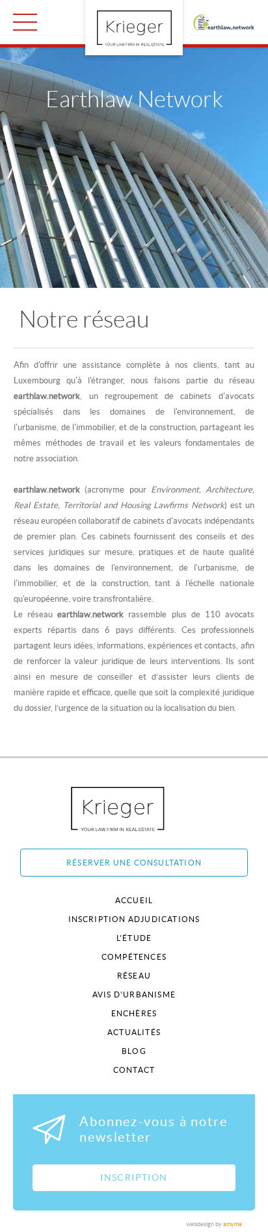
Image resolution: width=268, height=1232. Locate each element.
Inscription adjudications (134, 919)
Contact (134, 1070)
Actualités (134, 1032)
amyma (232, 1224)
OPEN (25, 22)
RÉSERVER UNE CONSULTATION (134, 862)
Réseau (134, 975)
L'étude (134, 938)
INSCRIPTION (133, 1177)
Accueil (134, 900)
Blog (134, 1051)
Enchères (134, 1013)
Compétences (134, 957)
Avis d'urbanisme (134, 994)
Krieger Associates (132, 808)
